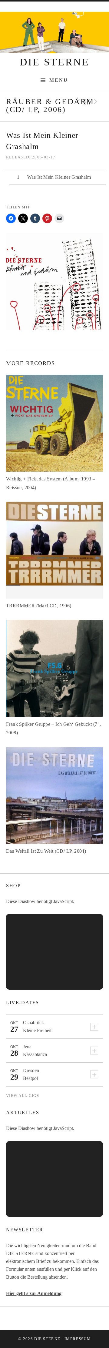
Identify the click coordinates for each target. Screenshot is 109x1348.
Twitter (54, 1318)
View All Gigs (22, 1095)
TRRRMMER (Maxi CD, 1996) (38, 605)
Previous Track (77, 102)
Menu (58, 80)
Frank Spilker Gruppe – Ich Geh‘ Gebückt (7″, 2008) (53, 728)
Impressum (77, 1338)
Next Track (96, 102)
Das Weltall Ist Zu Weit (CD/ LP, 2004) (46, 851)
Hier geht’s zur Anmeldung (33, 1293)
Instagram (69, 1318)
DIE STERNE (54, 62)
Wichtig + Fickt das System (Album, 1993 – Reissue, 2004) (50, 483)
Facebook (39, 1318)
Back (87, 102)
